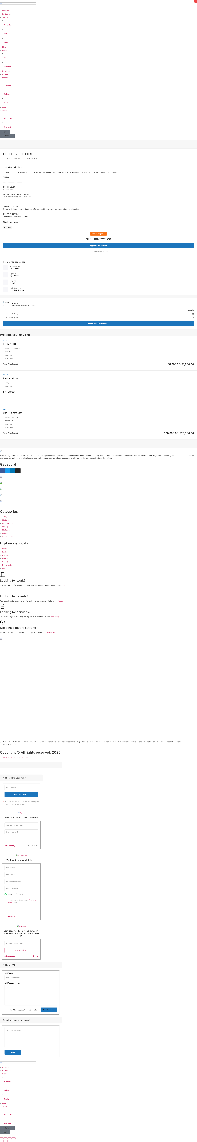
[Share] (9, 1138)
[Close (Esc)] (13, 1138)
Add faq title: (9, 973)
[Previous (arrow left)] (1, 1141)
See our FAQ (51, 632)
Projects (7, 25)
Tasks (6, 42)
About (4, 50)
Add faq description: (12, 983)
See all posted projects (97, 323)
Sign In (35, 956)
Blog (4, 47)
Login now (21, 839)
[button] (5, 132)
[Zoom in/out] (1, 1138)
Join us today (10, 846)
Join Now (21, 910)
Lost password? (32, 846)
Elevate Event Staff (12, 413)
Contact (7, 67)
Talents (7, 34)
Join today (66, 585)
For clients (6, 11)
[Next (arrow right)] (5, 1141)
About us (8, 58)
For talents (6, 14)
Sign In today (10, 916)
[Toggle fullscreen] (5, 1138)
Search (5, 17)
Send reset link (20, 950)
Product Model (10, 344)
